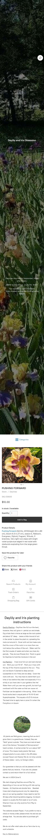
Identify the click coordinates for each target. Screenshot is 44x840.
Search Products (13, 584)
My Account (31, 584)
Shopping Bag (13, 600)
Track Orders (13, 592)
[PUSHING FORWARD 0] (22, 465)
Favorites (30, 592)
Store (4, 492)
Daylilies (13, 492)
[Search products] (40, 57)
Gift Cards (30, 600)
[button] (10, 557)
